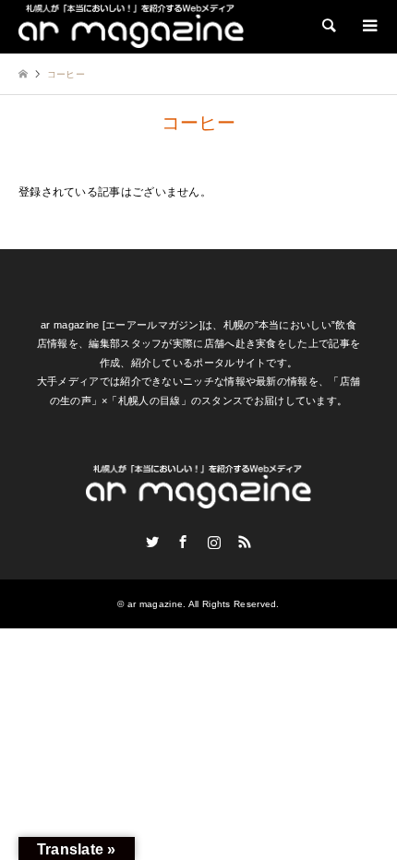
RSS (244, 541)
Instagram (214, 541)
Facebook (182, 541)
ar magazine (155, 604)
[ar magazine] (131, 25)
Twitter (152, 541)
